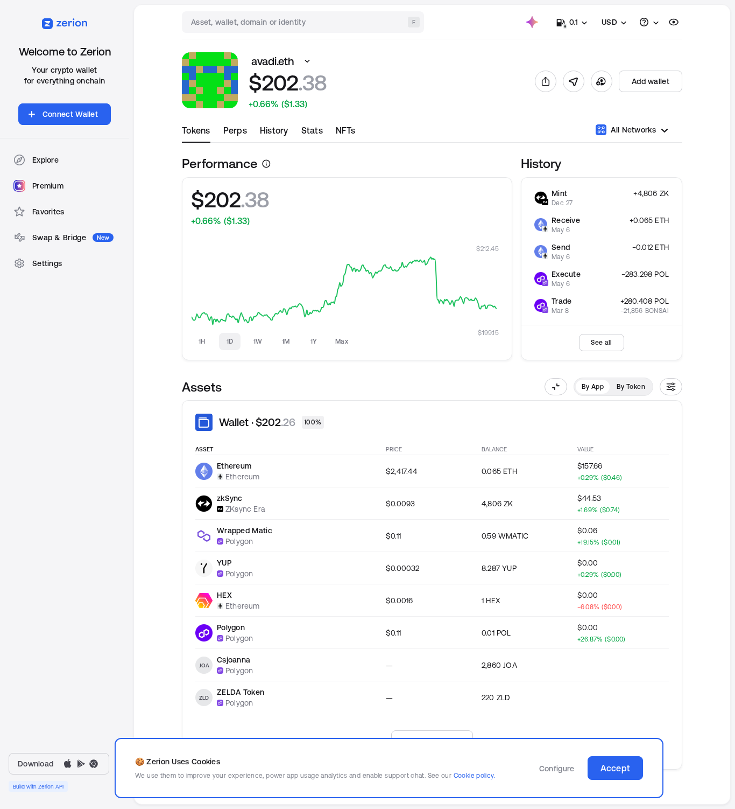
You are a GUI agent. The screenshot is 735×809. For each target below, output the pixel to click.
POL (661, 274)
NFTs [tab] (345, 130)
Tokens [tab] (196, 130)
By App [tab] (593, 386)
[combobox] (304, 22)
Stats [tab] (312, 130)
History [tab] (274, 130)
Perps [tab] (235, 130)
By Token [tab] (631, 386)
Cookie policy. (474, 775)
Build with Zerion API (38, 786)
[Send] (573, 81)
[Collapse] (556, 386)
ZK (664, 193)
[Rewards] (532, 22)
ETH (662, 220)
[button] (307, 61)
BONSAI (657, 310)
